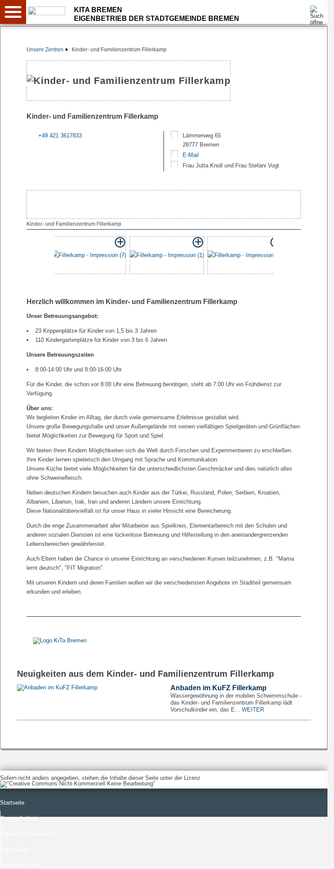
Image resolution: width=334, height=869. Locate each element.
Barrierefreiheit (18, 818)
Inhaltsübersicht (20, 865)
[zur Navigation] (13, 12)
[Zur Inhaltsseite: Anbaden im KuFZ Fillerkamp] (87, 687)
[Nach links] (37, 256)
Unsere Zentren (45, 50)
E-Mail (191, 155)
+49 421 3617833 (60, 135)
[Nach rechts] (290, 256)
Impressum (14, 849)
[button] (89, 257)
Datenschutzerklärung (27, 834)
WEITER (253, 709)
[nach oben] (314, 855)
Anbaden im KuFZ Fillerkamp (218, 688)
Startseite (12, 802)
